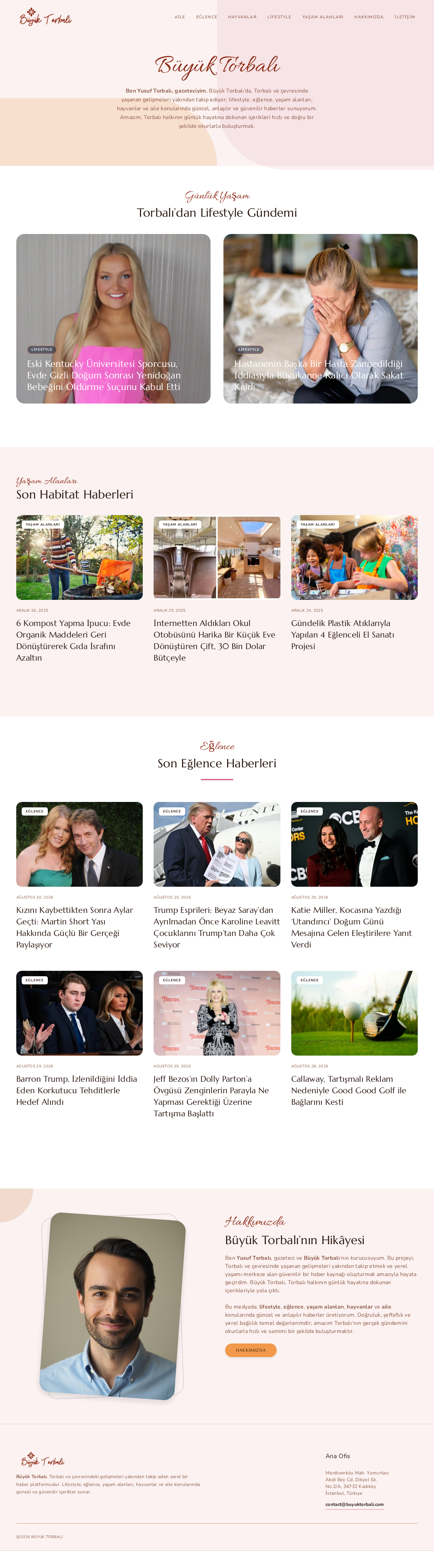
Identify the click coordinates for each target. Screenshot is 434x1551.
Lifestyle (280, 17)
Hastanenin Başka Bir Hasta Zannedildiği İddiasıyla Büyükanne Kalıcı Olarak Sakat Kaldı (318, 375)
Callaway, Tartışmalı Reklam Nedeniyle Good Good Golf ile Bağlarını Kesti (349, 1090)
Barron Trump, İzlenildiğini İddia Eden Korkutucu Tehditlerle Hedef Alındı (76, 1090)
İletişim (405, 17)
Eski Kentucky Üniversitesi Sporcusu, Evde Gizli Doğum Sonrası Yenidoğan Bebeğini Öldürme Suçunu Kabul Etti (104, 375)
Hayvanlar (242, 17)
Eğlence (206, 17)
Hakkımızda (369, 17)
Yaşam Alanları (323, 17)
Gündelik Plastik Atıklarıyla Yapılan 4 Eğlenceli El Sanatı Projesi (342, 634)
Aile (180, 17)
